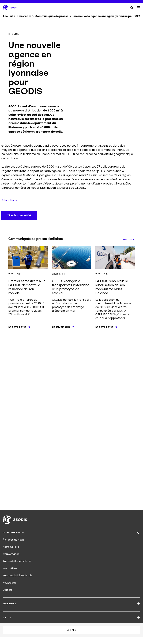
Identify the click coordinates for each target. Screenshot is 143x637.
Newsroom (9, 582)
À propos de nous (13, 539)
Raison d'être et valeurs (17, 561)
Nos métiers (10, 568)
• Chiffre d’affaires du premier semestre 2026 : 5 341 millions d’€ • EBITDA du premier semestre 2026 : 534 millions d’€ (26, 307)
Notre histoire (11, 547)
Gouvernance (11, 554)
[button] (71, 630)
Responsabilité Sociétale (17, 575)
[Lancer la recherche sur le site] (131, 7)
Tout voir (129, 239)
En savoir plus (17, 326)
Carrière (8, 590)
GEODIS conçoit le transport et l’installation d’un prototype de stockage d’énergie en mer (71, 305)
